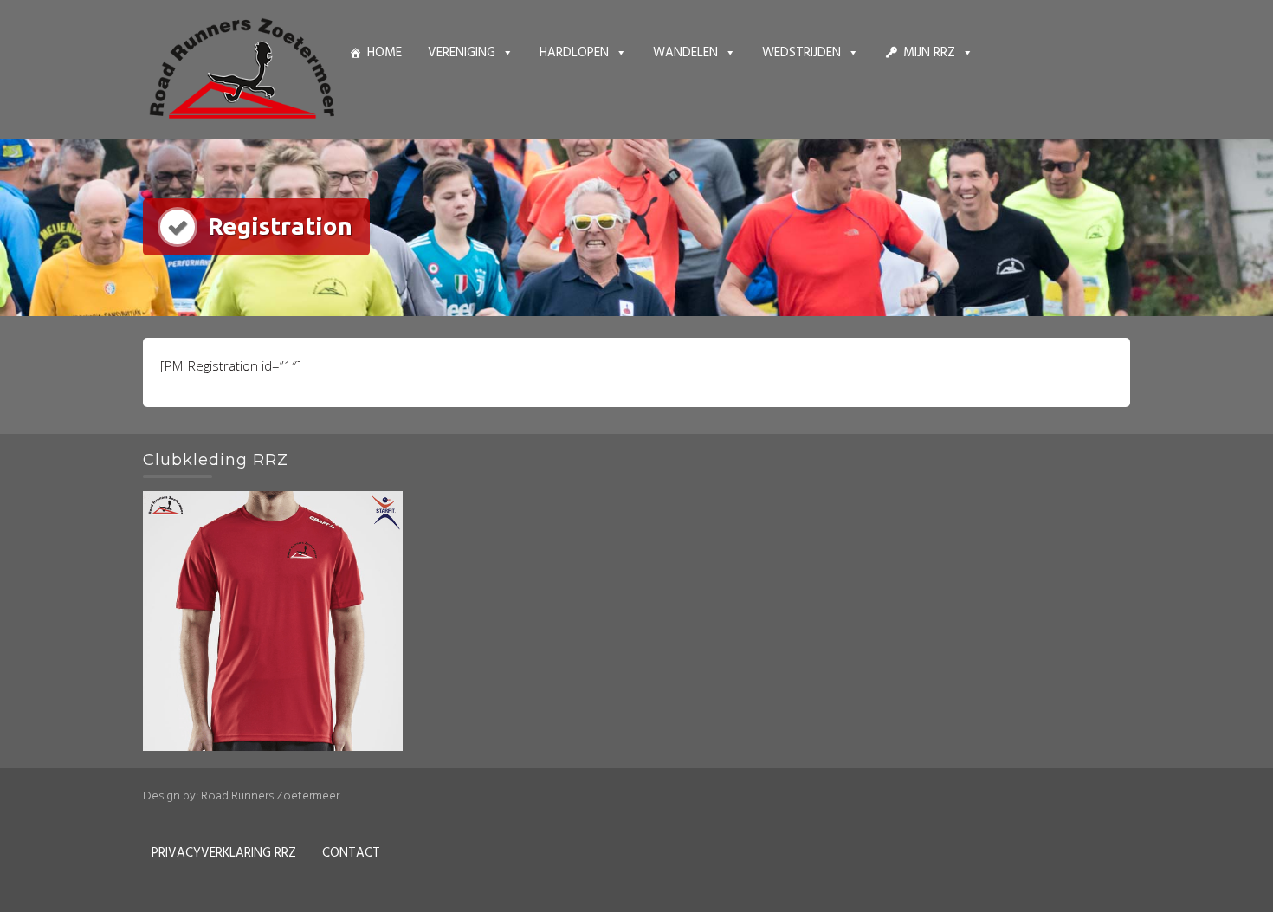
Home (384, 52)
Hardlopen (574, 52)
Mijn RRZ (929, 52)
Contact (351, 853)
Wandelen (685, 52)
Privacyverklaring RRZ (224, 853)
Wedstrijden (801, 52)
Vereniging (461, 52)
